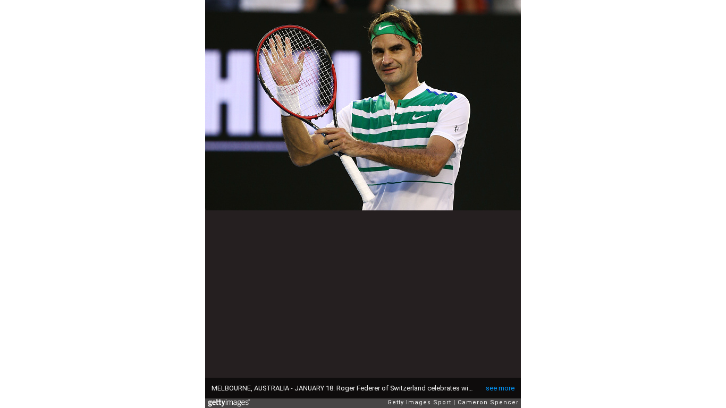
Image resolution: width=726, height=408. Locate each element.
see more (500, 388)
